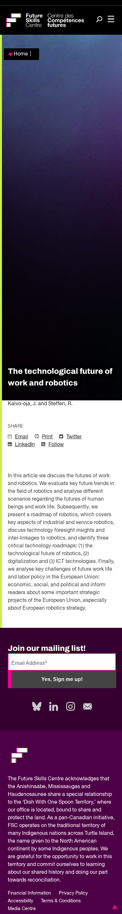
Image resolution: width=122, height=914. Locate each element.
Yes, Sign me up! (62, 679)
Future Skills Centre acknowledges (58, 779)
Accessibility (20, 901)
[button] (113, 906)
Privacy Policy (73, 893)
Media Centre (22, 909)
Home (21, 54)
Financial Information (29, 893)
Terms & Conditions (61, 901)
